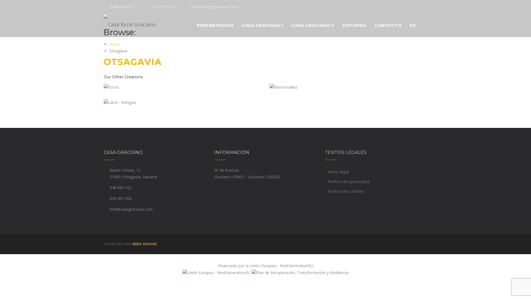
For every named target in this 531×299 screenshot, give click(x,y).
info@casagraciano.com (214, 6)
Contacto (388, 25)
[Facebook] (425, 6)
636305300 (164, 6)
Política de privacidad (349, 181)
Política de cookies (346, 191)
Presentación (215, 25)
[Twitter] (416, 6)
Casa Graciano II (312, 25)
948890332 (121, 6)
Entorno (354, 25)
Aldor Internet (144, 243)
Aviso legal (338, 171)
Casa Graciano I (262, 25)
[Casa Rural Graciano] (130, 25)
